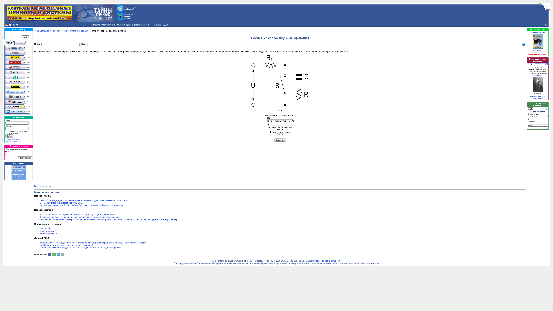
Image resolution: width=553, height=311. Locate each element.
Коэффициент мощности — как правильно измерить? (66, 245)
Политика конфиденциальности (325, 261)
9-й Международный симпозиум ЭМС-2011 (61, 203)
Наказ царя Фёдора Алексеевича (537, 97)
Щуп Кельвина (47, 231)
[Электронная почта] (62, 254)
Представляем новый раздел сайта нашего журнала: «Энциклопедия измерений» (80, 247)
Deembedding (46, 228)
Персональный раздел (158, 25)
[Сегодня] (537, 64)
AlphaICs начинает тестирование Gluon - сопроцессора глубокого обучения (77, 214)
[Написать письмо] (10, 24)
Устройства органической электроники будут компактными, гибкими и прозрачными (81, 205)
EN (546, 25)
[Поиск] (13, 24)
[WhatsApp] (54, 254)
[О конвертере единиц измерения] (546, 109)
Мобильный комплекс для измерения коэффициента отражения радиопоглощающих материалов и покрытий (94, 242)
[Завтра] (545, 64)
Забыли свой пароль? (13, 139)
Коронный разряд (48, 233)
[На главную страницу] (6, 24)
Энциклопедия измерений (135, 25)
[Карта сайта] (17, 24)
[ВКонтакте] (49, 254)
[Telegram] (58, 254)
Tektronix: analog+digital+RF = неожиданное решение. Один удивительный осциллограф (83, 200)
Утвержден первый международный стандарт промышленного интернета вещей (80, 217)
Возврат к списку (42, 186)
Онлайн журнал (108, 25)
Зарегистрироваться (13, 141)
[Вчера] (530, 64)
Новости (96, 25)
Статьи (120, 25)
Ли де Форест (537, 75)
